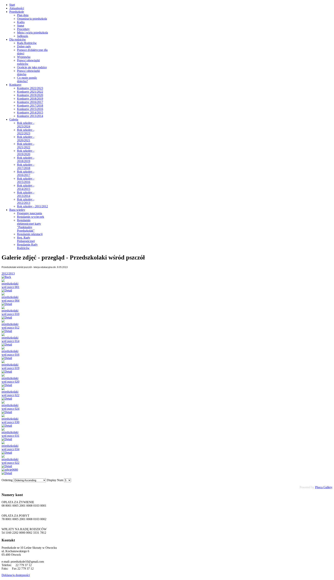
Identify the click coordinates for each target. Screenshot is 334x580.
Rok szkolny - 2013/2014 (25, 194)
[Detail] (7, 290)
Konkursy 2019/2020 (30, 95)
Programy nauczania (29, 213)
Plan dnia (22, 15)
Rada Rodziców (27, 43)
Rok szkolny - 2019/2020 (25, 152)
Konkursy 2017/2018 (30, 105)
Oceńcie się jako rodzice (32, 67)
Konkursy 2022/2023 (30, 88)
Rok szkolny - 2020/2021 (25, 138)
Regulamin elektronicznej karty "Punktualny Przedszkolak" (29, 225)
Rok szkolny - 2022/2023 (25, 131)
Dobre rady (24, 46)
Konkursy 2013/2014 (30, 116)
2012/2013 (8, 273)
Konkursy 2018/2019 (30, 98)
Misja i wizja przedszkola (32, 32)
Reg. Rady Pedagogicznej (26, 239)
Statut (20, 25)
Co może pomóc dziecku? (27, 79)
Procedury (23, 29)
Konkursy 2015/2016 (30, 109)
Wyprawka (23, 57)
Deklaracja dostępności (16, 575)
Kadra (21, 22)
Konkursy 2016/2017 (30, 102)
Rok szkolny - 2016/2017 (25, 173)
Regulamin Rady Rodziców (27, 246)
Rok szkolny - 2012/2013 (25, 201)
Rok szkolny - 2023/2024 (25, 124)
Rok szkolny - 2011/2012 (32, 206)
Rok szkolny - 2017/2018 (25, 166)
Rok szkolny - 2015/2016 (25, 180)
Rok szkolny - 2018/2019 (25, 159)
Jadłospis (22, 36)
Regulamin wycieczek (30, 216)
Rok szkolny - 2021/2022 (25, 145)
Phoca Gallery (323, 487)
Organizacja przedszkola (32, 18)
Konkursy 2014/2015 (30, 112)
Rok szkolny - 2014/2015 (25, 187)
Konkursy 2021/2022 (30, 91)
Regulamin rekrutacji (30, 234)
